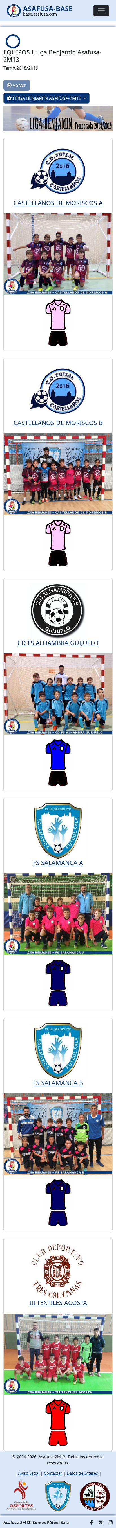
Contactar (53, 1473)
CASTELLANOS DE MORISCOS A (58, 203)
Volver (19, 85)
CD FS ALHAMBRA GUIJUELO (58, 643)
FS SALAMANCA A (58, 863)
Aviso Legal (28, 1473)
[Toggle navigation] (101, 10)
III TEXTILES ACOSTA (58, 1303)
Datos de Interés (82, 1473)
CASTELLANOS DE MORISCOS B (58, 423)
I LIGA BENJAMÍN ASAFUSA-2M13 (47, 98)
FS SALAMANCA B (58, 1083)
